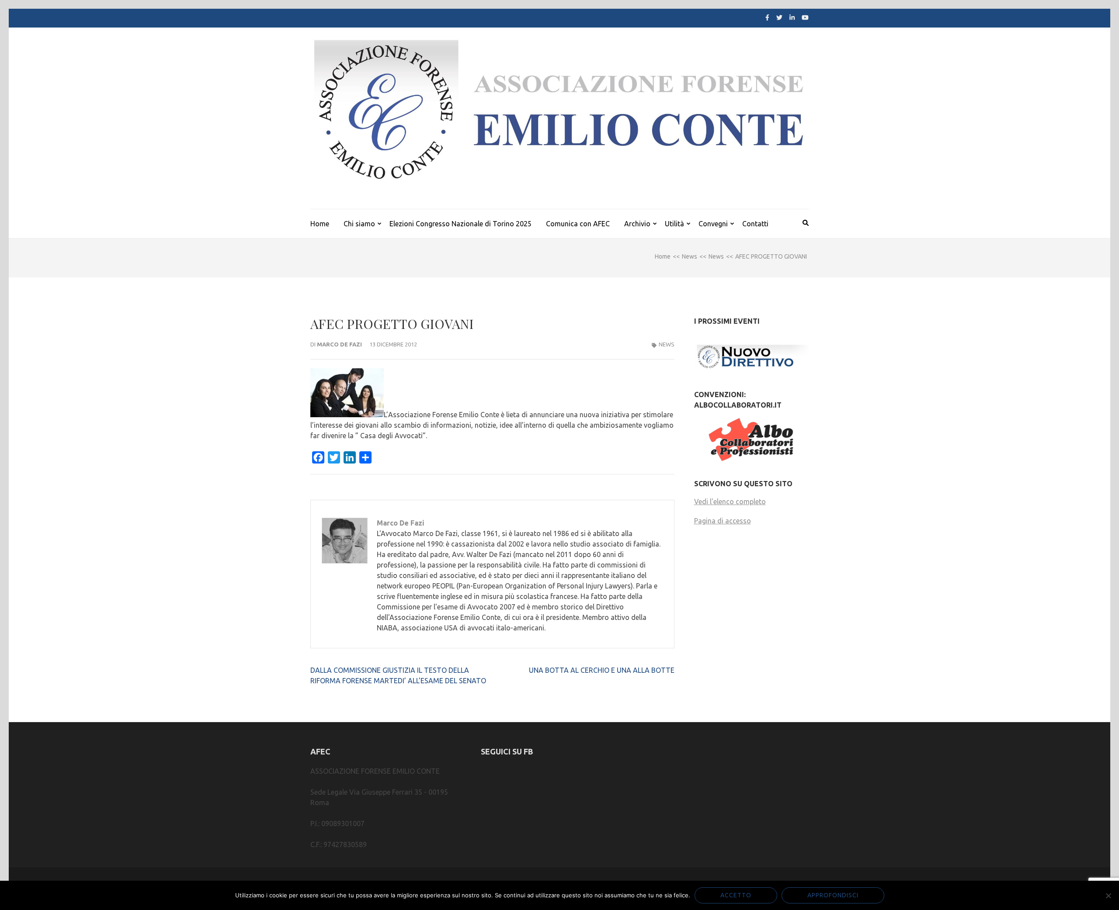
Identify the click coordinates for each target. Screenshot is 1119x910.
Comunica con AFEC (578, 224)
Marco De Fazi (339, 344)
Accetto (735, 895)
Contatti (755, 224)
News (666, 344)
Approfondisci (832, 895)
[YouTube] (805, 17)
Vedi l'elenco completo (730, 501)
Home (319, 224)
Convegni (713, 224)
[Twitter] (779, 17)
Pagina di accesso (722, 521)
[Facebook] (767, 17)
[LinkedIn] (792, 17)
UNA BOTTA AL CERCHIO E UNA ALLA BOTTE (601, 670)
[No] (1108, 895)
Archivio (637, 224)
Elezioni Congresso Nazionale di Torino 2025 (460, 224)
